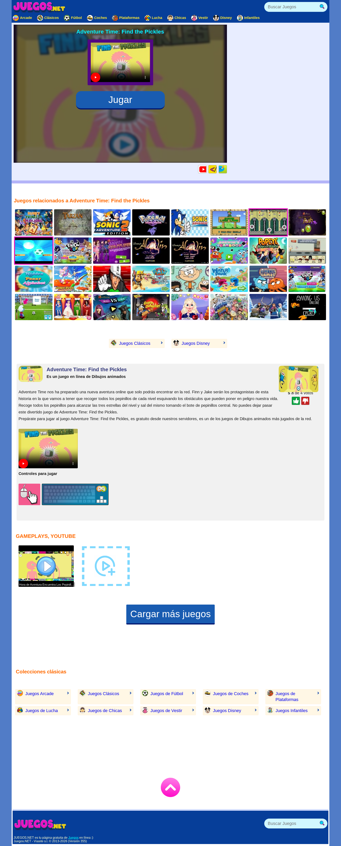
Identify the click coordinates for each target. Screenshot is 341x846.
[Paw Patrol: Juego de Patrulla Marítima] (151, 279)
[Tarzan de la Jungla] (73, 222)
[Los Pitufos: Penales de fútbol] (33, 307)
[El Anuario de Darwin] (229, 250)
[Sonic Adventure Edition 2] (112, 222)
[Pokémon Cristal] (151, 222)
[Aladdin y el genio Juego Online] (190, 250)
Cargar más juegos (170, 614)
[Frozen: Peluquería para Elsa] (190, 307)
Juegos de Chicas (105, 710)
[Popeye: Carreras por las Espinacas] (268, 250)
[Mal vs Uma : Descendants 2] (112, 307)
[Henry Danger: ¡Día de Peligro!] (151, 307)
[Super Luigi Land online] (229, 222)
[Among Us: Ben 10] (307, 307)
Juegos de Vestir (166, 710)
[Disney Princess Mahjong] (33, 222)
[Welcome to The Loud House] (307, 250)
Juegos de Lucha (41, 710)
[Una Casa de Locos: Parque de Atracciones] (229, 307)
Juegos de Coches (230, 693)
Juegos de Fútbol (166, 693)
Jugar (120, 99)
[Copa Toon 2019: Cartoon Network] (73, 250)
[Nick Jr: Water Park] (229, 279)
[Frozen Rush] (268, 307)
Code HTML (216, 169)
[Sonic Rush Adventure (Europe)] (73, 279)
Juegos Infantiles (291, 710)
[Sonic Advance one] (190, 222)
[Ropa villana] (112, 250)
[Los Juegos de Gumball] (268, 279)
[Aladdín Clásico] (151, 250)
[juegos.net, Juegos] (39, 7)
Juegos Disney (196, 343)
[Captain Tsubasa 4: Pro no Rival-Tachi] (112, 279)
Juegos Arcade (39, 693)
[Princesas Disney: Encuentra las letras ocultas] (33, 279)
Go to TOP (170, 787)
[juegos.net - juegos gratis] (40, 824)
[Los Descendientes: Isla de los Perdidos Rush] (307, 222)
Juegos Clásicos (134, 343)
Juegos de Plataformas (286, 696)
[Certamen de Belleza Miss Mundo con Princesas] (73, 307)
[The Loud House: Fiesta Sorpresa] (190, 279)
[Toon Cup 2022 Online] (307, 279)
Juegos (73, 837)
